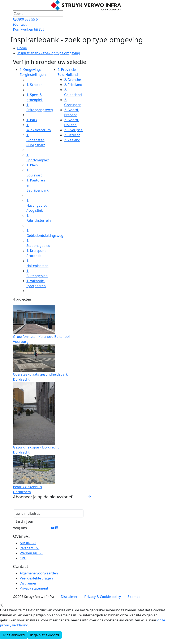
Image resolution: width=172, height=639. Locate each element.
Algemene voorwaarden (39, 573)
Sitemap (134, 596)
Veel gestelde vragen (36, 578)
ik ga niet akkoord (44, 635)
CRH (23, 558)
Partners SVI (29, 548)
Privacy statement (34, 588)
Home (22, 48)
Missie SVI (28, 543)
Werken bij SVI (31, 553)
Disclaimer (28, 583)
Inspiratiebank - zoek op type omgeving (48, 53)
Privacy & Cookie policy (102, 596)
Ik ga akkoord (14, 635)
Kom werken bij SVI (28, 29)
